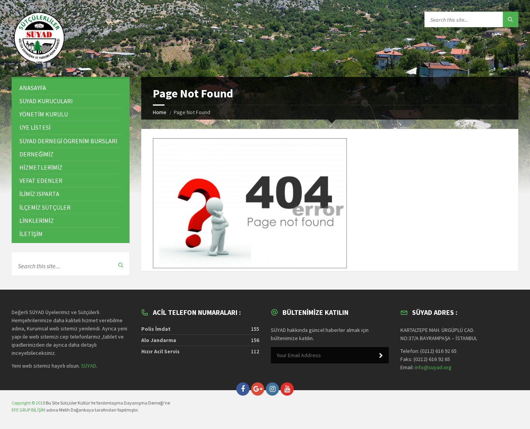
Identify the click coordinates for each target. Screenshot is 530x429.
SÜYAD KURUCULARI (46, 101)
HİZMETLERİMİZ (40, 167)
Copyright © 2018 (28, 403)
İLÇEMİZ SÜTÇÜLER (45, 207)
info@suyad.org (433, 367)
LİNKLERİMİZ (36, 220)
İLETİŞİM (31, 234)
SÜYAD (88, 365)
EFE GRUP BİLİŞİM (28, 410)
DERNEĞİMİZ (36, 154)
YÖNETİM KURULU (43, 114)
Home (159, 112)
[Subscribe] (381, 355)
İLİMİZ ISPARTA (39, 194)
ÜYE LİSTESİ (34, 127)
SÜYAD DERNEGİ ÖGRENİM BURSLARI (68, 141)
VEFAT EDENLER (40, 180)
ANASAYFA (32, 88)
